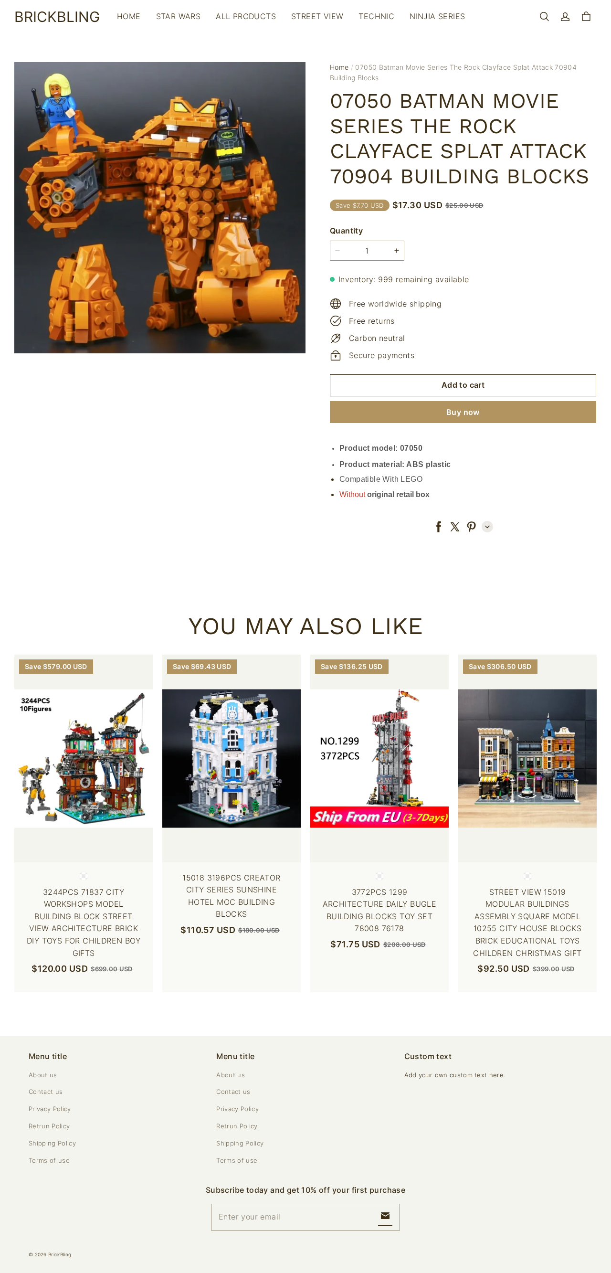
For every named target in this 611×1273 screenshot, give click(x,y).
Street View (317, 16)
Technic (376, 16)
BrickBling (59, 1254)
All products (246, 16)
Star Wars (178, 16)
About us (43, 1075)
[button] (544, 16)
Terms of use (49, 1160)
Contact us (46, 1091)
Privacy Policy (50, 1109)
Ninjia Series (437, 16)
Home (129, 16)
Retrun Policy (49, 1126)
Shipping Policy (52, 1143)
